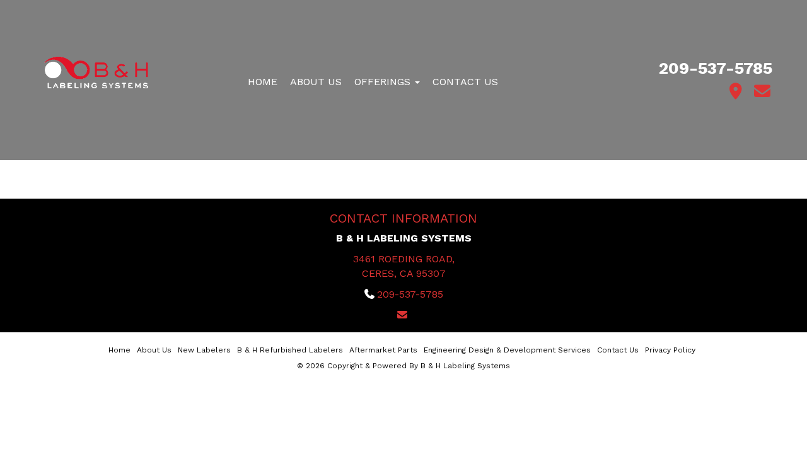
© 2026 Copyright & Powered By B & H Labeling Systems (403, 365)
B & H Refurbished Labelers (290, 350)
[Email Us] (762, 91)
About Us (316, 82)
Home (262, 82)
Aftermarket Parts (383, 350)
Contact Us (465, 82)
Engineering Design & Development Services (507, 350)
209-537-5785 (715, 68)
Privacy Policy (670, 350)
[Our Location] (736, 91)
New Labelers (204, 350)
